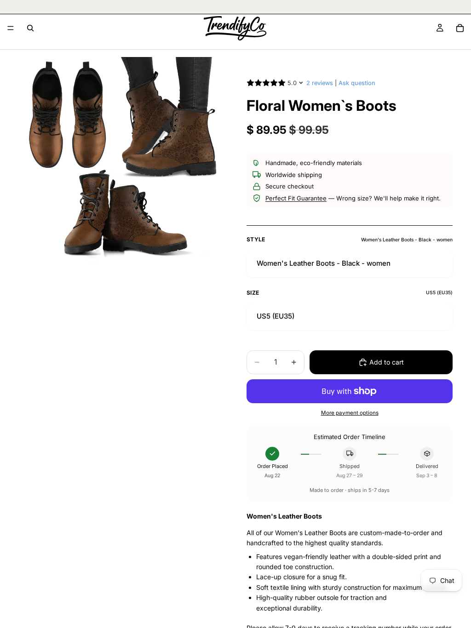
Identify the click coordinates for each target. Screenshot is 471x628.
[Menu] (10, 28)
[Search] (30, 28)
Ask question (357, 83)
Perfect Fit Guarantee (296, 198)
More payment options (350, 413)
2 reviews (319, 83)
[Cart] (460, 28)
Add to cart (386, 362)
